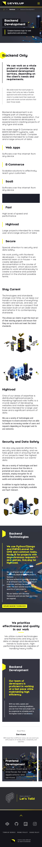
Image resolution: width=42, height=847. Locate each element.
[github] (16, 824)
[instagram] (35, 824)
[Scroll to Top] (21, 815)
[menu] (38, 3)
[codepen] (7, 824)
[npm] (25, 824)
